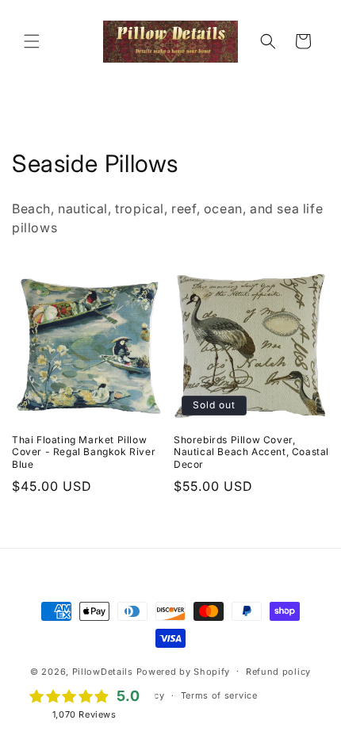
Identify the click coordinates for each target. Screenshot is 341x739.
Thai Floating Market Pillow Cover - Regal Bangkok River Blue (83, 452)
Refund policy (278, 671)
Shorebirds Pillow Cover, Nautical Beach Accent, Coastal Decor (251, 452)
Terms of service (219, 695)
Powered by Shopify (183, 670)
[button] (31, 41)
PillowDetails (102, 670)
